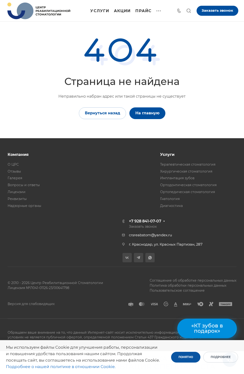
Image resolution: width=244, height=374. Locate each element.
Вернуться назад (102, 113)
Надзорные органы (24, 206)
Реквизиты (17, 199)
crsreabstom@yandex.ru (150, 235)
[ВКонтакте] (127, 257)
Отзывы (14, 171)
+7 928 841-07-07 (145, 221)
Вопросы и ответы (24, 185)
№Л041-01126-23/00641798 (47, 288)
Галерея (15, 178)
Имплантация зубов (177, 178)
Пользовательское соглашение (177, 290)
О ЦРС (13, 164)
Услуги (167, 154)
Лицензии (16, 192)
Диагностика (171, 206)
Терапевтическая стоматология (187, 164)
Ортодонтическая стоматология (188, 185)
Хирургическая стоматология (186, 171)
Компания (18, 154)
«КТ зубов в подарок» (207, 328)
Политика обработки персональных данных (188, 285)
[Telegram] (138, 257)
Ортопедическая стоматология (187, 192)
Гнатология (170, 199)
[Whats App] (150, 257)
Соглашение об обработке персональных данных (193, 280)
